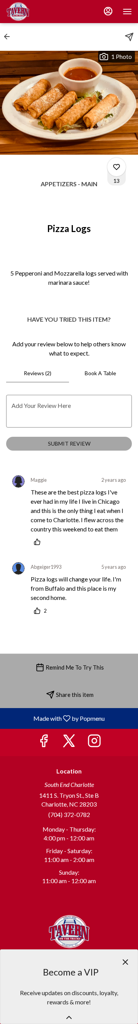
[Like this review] (39, 542)
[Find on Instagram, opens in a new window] (94, 742)
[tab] (37, 373)
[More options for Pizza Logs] (116, 167)
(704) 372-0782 (69, 814)
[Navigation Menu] (127, 11)
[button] (9, 36)
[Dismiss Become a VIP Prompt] (125, 962)
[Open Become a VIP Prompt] (69, 1017)
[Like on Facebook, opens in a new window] (44, 742)
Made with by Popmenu (55, 718)
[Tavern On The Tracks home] (40, 11)
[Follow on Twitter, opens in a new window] (69, 742)
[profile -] (108, 11)
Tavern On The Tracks (69, 931)
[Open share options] (129, 37)
